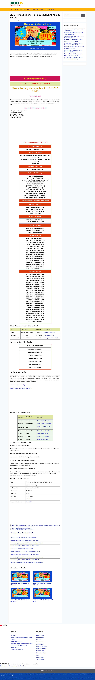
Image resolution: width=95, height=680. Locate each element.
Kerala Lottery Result (17, 526)
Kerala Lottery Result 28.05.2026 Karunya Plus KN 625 (25, 554)
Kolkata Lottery (40, 644)
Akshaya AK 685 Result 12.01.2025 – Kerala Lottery (23, 529)
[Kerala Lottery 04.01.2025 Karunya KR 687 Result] (43, 577)
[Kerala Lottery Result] (17, 4)
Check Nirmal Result (42, 433)
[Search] (83, 15)
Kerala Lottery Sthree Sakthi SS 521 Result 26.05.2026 (25, 559)
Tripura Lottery (40, 659)
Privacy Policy (14, 647)
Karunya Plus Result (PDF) (51, 338)
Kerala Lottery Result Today (17, 385)
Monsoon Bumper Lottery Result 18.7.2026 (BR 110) (24, 537)
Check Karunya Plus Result (44, 430)
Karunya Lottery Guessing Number (19, 525)
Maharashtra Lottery (41, 646)
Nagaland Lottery (31, 9)
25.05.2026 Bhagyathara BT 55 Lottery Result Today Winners (27, 562)
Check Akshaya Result (43, 439)
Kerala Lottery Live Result (62, 677)
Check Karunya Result (43, 436)
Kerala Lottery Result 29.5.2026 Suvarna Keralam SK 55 (25, 551)
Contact (16, 9)
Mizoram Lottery (40, 650)
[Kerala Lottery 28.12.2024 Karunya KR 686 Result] (21, 593)
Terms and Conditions (17, 649)
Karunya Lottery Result (32, 525)
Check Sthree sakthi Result (44, 423)
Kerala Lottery (23, 9)
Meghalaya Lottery (41, 648)
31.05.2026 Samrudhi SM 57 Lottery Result (22, 548)
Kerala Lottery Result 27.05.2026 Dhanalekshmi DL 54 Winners (27, 557)
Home (12, 9)
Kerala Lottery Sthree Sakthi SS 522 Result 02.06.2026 (25, 545)
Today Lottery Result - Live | (9, 666)
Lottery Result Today (49, 9)
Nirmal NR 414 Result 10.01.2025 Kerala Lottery (22, 528)
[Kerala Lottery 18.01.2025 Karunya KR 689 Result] (21, 577)
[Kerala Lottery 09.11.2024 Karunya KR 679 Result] (43, 593)
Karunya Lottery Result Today (43, 525)
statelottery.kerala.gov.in (61, 673)
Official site (29, 499)
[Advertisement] (35, 67)
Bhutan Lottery (40, 637)
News (37, 655)
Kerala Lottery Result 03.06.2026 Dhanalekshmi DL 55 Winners (27, 543)
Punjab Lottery (39, 9)
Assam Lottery (40, 635)
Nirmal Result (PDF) (49, 335)
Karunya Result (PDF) (49, 332)
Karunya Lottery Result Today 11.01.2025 (20, 388)
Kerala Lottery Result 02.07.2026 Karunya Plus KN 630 (25, 540)
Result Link (29, 501)
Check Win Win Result (43, 420)
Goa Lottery (39, 639)
